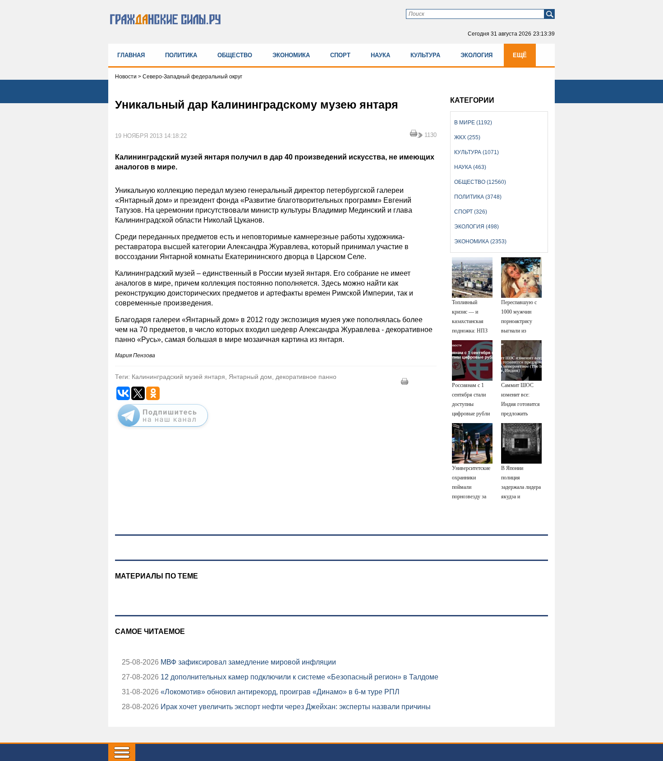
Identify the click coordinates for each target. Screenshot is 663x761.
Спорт (340, 55)
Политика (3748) (478, 197)
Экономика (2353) (480, 241)
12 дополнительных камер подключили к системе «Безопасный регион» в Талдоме (298, 677)
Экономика (291, 55)
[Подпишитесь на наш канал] (163, 428)
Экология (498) (476, 226)
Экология (476, 55)
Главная (131, 55)
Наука (380, 55)
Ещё (520, 55)
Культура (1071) (476, 152)
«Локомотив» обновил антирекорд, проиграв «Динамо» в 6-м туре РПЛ (279, 692)
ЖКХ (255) (467, 137)
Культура (425, 55)
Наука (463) (470, 167)
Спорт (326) (470, 212)
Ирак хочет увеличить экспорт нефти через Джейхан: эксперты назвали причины (295, 707)
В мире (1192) (473, 122)
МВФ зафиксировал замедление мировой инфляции (247, 662)
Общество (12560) (480, 182)
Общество (234, 55)
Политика (181, 55)
